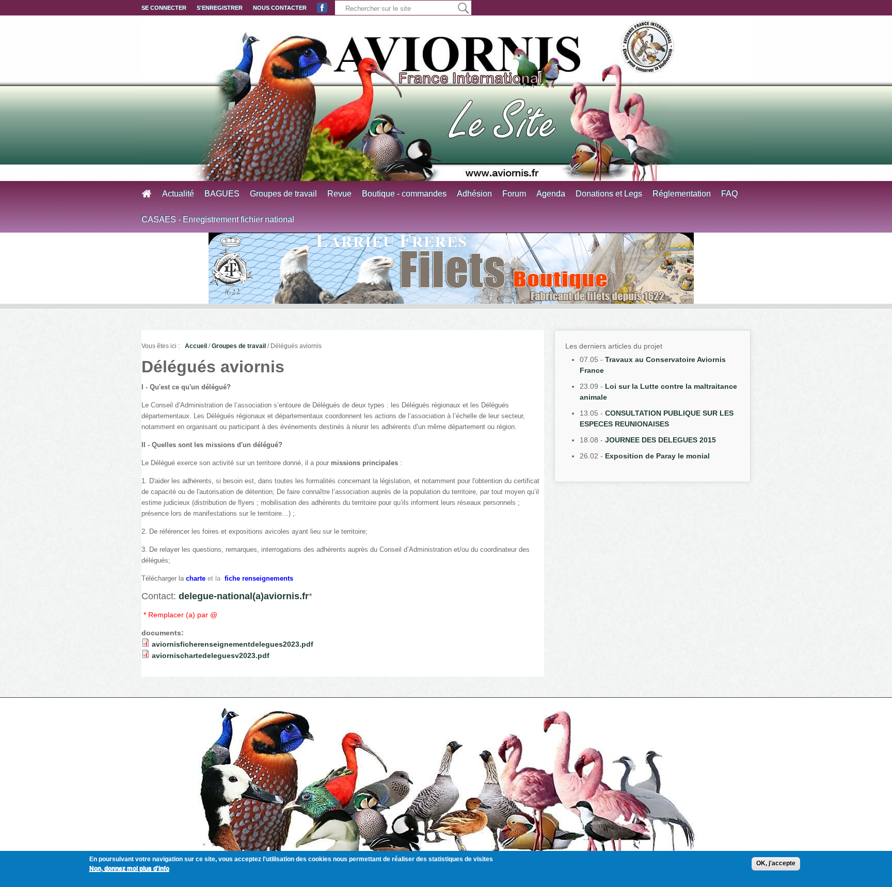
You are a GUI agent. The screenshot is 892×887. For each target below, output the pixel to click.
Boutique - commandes (404, 193)
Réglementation (681, 193)
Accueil (196, 346)
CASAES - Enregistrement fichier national (217, 219)
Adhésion (474, 193)
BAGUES (222, 193)
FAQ (729, 193)
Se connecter (163, 8)
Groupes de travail (283, 193)
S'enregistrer (220, 8)
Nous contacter (280, 8)
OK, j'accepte (775, 863)
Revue (339, 193)
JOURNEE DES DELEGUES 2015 (660, 440)
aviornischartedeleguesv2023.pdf (210, 655)
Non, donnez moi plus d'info (129, 868)
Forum (514, 193)
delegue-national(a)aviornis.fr (244, 596)
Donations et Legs (609, 193)
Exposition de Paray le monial (657, 456)
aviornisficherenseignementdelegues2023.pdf (232, 644)
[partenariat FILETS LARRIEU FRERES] (451, 268)
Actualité (178, 193)
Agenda (550, 193)
